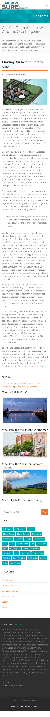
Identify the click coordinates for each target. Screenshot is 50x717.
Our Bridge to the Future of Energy (22, 500)
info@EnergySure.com (12, 685)
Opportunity (7, 553)
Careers (30, 529)
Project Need (8, 386)
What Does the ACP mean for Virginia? (25, 429)
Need (5, 548)
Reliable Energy (20, 74)
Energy (28, 539)
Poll (16, 553)
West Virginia (15, 563)
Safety (23, 558)
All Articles (7, 580)
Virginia (43, 558)
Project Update (38, 553)
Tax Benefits (31, 386)
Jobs (31, 383)
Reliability (20, 386)
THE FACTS (14, 707)
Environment (21, 383)
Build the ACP (20, 529)
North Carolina (15, 548)
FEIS (4, 544)
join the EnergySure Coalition (24, 366)
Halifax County (22, 544)
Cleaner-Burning (23, 534)
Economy (19, 539)
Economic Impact (10, 591)
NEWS (36, 707)
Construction (36, 534)
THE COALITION (26, 707)
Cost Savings (8, 383)
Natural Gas (39, 383)
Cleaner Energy (8, 534)
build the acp (7, 529)
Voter (5, 563)
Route (15, 558)
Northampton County (31, 548)
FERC (12, 544)
